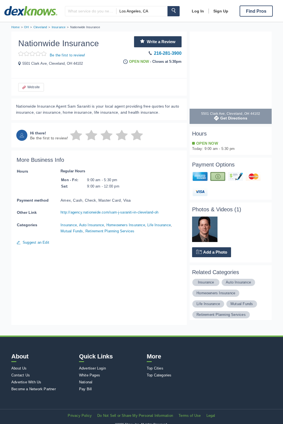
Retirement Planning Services (110, 231)
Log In (198, 11)
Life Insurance (159, 225)
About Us (19, 368)
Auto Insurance (91, 225)
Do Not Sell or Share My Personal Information (135, 415)
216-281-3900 (168, 53)
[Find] (173, 11)
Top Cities (155, 368)
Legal (210, 415)
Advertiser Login (92, 368)
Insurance (69, 225)
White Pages (89, 375)
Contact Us (20, 375)
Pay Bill (85, 389)
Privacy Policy (80, 415)
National (86, 382)
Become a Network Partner (33, 389)
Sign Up (220, 11)
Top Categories (159, 375)
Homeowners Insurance (125, 225)
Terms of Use (190, 415)
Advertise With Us (26, 382)
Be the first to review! (67, 55)
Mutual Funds (72, 231)
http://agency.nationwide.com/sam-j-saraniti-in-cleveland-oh (109, 212)
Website (33, 87)
